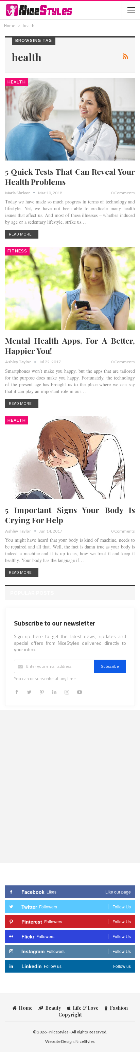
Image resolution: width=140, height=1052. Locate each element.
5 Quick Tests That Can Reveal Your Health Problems (70, 176)
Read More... (22, 234)
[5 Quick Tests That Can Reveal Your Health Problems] (70, 119)
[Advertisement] (70, 786)
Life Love (86, 1008)
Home (26, 1008)
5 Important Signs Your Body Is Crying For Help (70, 515)
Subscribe (110, 666)
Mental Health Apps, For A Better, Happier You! (70, 345)
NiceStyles (85, 1041)
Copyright (70, 1014)
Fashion (119, 1008)
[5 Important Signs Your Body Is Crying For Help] (70, 457)
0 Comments (123, 192)
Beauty (53, 1008)
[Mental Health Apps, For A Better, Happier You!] (70, 288)
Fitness (17, 251)
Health (16, 82)
